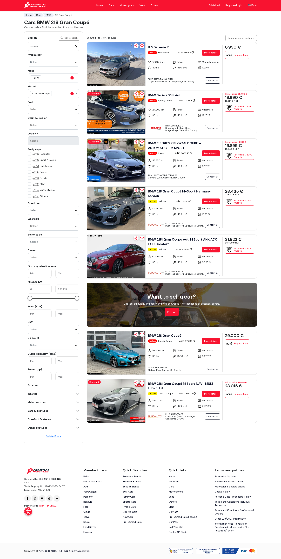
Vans (142, 5)
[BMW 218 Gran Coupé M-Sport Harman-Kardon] (116, 208)
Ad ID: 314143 (182, 201)
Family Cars (129, 496)
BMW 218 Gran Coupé (164, 335)
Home (99, 5)
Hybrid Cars (129, 506)
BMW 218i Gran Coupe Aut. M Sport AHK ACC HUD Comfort (182, 241)
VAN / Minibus (47, 190)
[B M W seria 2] (116, 64)
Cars (111, 5)
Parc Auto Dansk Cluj (160, 79)
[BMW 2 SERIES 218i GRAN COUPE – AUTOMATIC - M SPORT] (116, 160)
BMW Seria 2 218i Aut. (164, 95)
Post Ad (171, 312)
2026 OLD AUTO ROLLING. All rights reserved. (64, 551)
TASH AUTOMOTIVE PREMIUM (162, 175)
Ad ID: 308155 (182, 249)
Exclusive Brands (132, 476)
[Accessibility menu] (28, 511)
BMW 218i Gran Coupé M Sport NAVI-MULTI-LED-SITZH (182, 386)
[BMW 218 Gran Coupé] (116, 352)
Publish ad (214, 5)
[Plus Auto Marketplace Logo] (35, 5)
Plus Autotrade (174, 223)
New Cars (128, 517)
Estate (43, 178)
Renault (87, 501)
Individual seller (157, 367)
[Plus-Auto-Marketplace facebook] (27, 498)
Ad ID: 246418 (186, 100)
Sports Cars (129, 501)
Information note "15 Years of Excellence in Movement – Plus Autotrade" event (232, 527)
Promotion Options (225, 476)
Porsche (88, 496)
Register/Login (234, 5)
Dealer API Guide (178, 532)
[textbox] (56, 78)
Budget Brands (131, 486)
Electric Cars (130, 512)
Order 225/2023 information (230, 518)
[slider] (29, 298)
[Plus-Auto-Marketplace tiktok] (49, 498)
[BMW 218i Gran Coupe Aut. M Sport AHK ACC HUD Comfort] (116, 256)
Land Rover (89, 527)
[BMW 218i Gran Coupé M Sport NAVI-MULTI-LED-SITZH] (116, 400)
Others (155, 5)
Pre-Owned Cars (132, 522)
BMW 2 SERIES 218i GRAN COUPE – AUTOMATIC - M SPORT (174, 145)
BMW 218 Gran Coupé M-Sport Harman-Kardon (179, 193)
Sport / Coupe (48, 160)
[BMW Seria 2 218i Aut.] (116, 112)
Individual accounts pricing (229, 481)
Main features (37, 402)
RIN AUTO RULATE (174, 125)
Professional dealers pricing (230, 486)
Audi (85, 486)
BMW (49, 15)
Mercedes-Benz (92, 481)
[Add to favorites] (142, 45)
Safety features (38, 410)
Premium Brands (132, 481)
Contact (173, 512)
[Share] (136, 45)
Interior (32, 394)
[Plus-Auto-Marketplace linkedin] (57, 498)
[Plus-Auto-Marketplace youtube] (42, 498)
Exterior (33, 385)
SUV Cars (128, 491)
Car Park (173, 522)
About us (174, 481)
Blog (171, 506)
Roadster (45, 154)
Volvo (86, 517)
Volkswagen (90, 491)
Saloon (43, 172)
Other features (37, 427)
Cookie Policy (222, 491)
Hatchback (46, 166)
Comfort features (39, 419)
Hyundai (87, 532)
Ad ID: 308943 (182, 153)
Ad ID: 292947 (186, 393)
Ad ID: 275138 (186, 341)
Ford (85, 506)
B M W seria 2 (158, 47)
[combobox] (53, 62)
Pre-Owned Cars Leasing (183, 517)
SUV (42, 184)
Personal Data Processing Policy (233, 496)
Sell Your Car (176, 527)
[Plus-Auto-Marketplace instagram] (35, 498)
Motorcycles (127, 5)
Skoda (86, 512)
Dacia (86, 522)
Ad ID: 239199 (184, 52)
